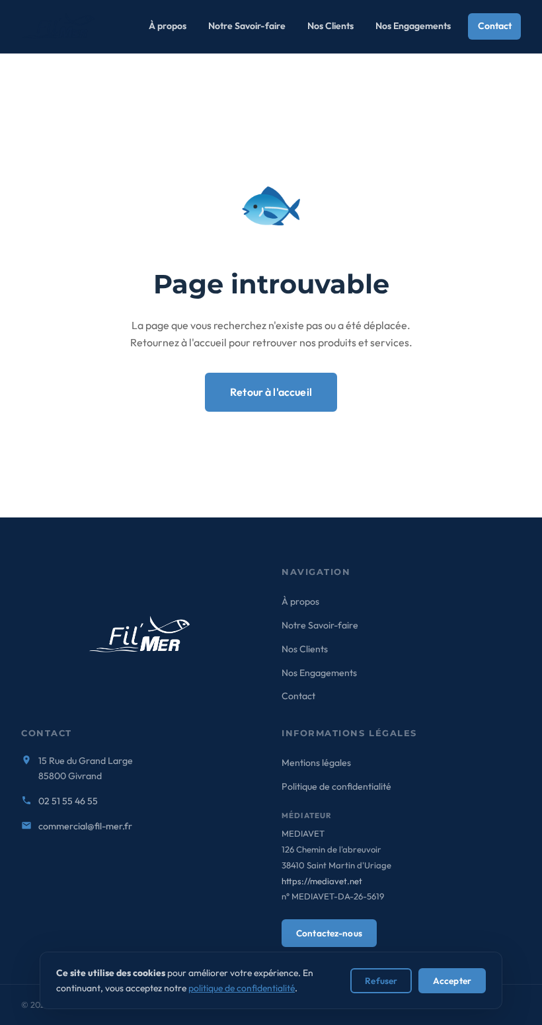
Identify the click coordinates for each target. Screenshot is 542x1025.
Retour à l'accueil (271, 392)
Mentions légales (316, 763)
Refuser (381, 981)
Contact (495, 26)
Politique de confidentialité (336, 786)
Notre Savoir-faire (247, 26)
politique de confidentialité (241, 988)
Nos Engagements (413, 26)
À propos (167, 26)
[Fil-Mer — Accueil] (59, 26)
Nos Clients (330, 26)
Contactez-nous (329, 933)
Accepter (452, 981)
